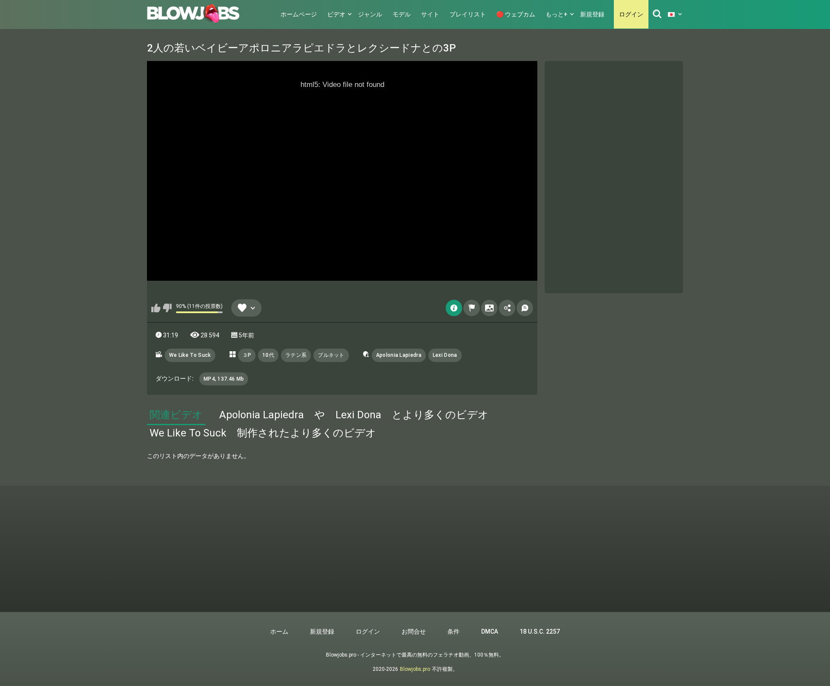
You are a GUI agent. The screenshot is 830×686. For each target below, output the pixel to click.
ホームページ (299, 14)
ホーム (279, 631)
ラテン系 (295, 355)
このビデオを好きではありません (167, 308)
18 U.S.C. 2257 (540, 631)
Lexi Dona (445, 355)
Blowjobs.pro (415, 669)
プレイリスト (468, 14)
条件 (453, 631)
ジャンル (370, 14)
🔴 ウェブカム (515, 14)
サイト (430, 14)
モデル (402, 14)
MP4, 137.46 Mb (224, 379)
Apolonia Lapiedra (398, 355)
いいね (155, 308)
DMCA (489, 631)
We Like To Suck (190, 355)
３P (247, 355)
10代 (268, 355)
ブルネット (331, 355)
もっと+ (557, 14)
